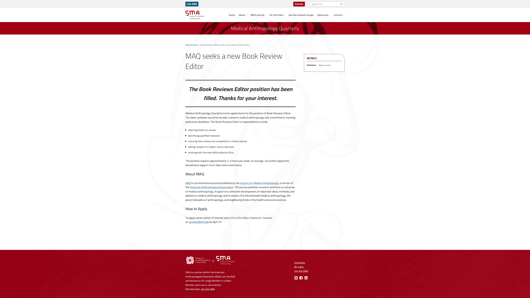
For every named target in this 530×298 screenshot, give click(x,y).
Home (232, 15)
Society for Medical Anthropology (259, 183)
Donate (299, 4)
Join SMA (192, 4)
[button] (246, 15)
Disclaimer (299, 262)
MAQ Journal (191, 45)
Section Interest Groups (301, 15)
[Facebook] (301, 278)
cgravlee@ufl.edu (198, 221)
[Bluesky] (296, 278)
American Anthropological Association (211, 187)
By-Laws (299, 266)
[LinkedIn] (306, 278)
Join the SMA (208, 289)
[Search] (341, 4)
